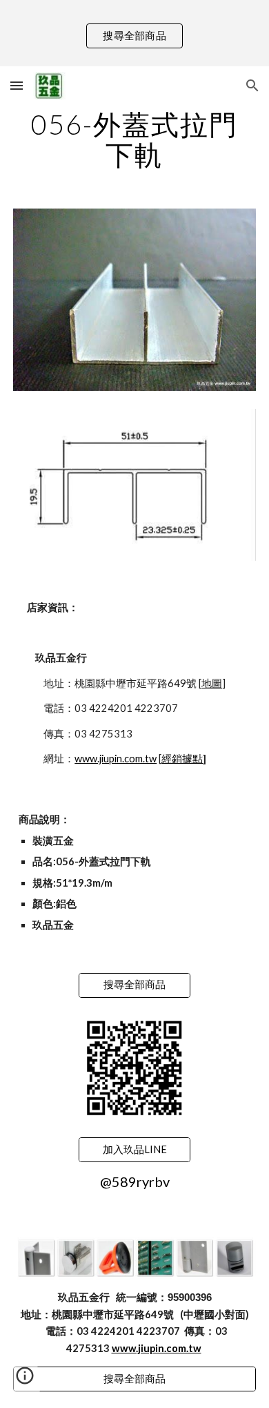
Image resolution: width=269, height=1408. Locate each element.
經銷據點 (182, 758)
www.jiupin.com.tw (115, 758)
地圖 (211, 683)
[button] (16, 85)
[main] (134, 139)
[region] (134, 33)
